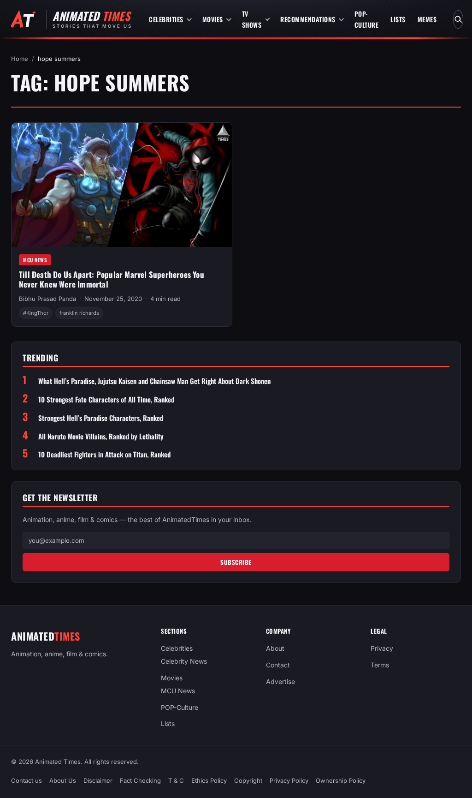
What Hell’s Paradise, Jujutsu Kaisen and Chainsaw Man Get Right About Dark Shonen (154, 381)
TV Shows (252, 19)
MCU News (35, 260)
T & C (176, 780)
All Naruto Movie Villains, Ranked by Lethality (101, 436)
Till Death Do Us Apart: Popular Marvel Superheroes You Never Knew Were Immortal (111, 279)
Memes (427, 19)
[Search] (458, 19)
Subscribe (236, 562)
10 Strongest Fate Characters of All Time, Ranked (106, 399)
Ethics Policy (209, 780)
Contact (278, 665)
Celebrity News (184, 661)
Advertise (280, 681)
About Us (62, 780)
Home (19, 58)
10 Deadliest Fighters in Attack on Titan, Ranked (104, 454)
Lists (398, 19)
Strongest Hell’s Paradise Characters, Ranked (100, 418)
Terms (380, 665)
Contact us (26, 780)
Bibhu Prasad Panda (47, 298)
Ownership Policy (341, 780)
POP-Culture (366, 19)
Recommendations (308, 19)
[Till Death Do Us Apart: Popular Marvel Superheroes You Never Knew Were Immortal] (122, 185)
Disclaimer (97, 780)
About (275, 648)
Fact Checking (140, 780)
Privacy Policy (289, 780)
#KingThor (35, 313)
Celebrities (166, 19)
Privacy (382, 648)
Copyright (248, 780)
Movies (212, 19)
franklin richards (79, 313)
